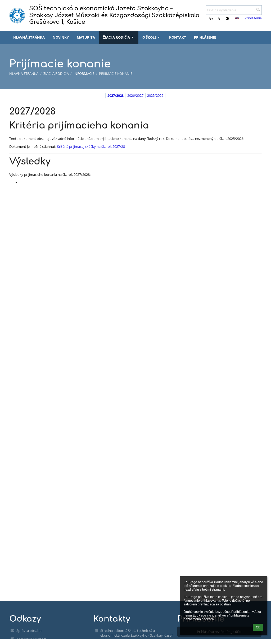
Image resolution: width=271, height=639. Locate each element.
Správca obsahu (29, 630)
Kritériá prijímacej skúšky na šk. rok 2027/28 (91, 146)
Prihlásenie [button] (205, 37)
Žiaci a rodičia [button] (116, 37)
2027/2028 (115, 95)
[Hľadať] (258, 9)
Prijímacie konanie (115, 73)
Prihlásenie (253, 18)
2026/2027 (135, 95)
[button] (227, 18)
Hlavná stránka (23, 73)
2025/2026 (155, 95)
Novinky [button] (61, 37)
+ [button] (212, 18)
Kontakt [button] (177, 37)
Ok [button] (258, 627)
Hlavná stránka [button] (29, 37)
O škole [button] (149, 37)
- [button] (221, 18)
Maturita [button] (86, 37)
